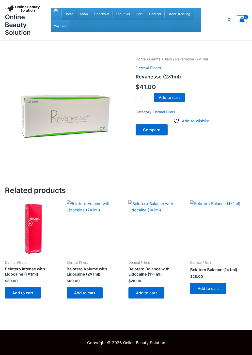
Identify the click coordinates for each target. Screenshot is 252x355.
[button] (229, 20)
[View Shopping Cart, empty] (242, 20)
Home (141, 59)
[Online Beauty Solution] (56, 14)
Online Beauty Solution (18, 24)
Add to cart (169, 97)
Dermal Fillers (160, 59)
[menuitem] (69, 14)
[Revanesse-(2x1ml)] (65, 117)
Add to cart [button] (22, 292)
